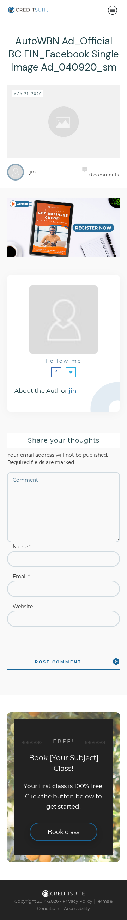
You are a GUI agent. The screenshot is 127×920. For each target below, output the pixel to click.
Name (22, 546)
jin (73, 390)
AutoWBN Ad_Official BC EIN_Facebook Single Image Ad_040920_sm (63, 54)
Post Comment (58, 661)
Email (21, 576)
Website (23, 606)
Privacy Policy (77, 901)
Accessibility (77, 908)
